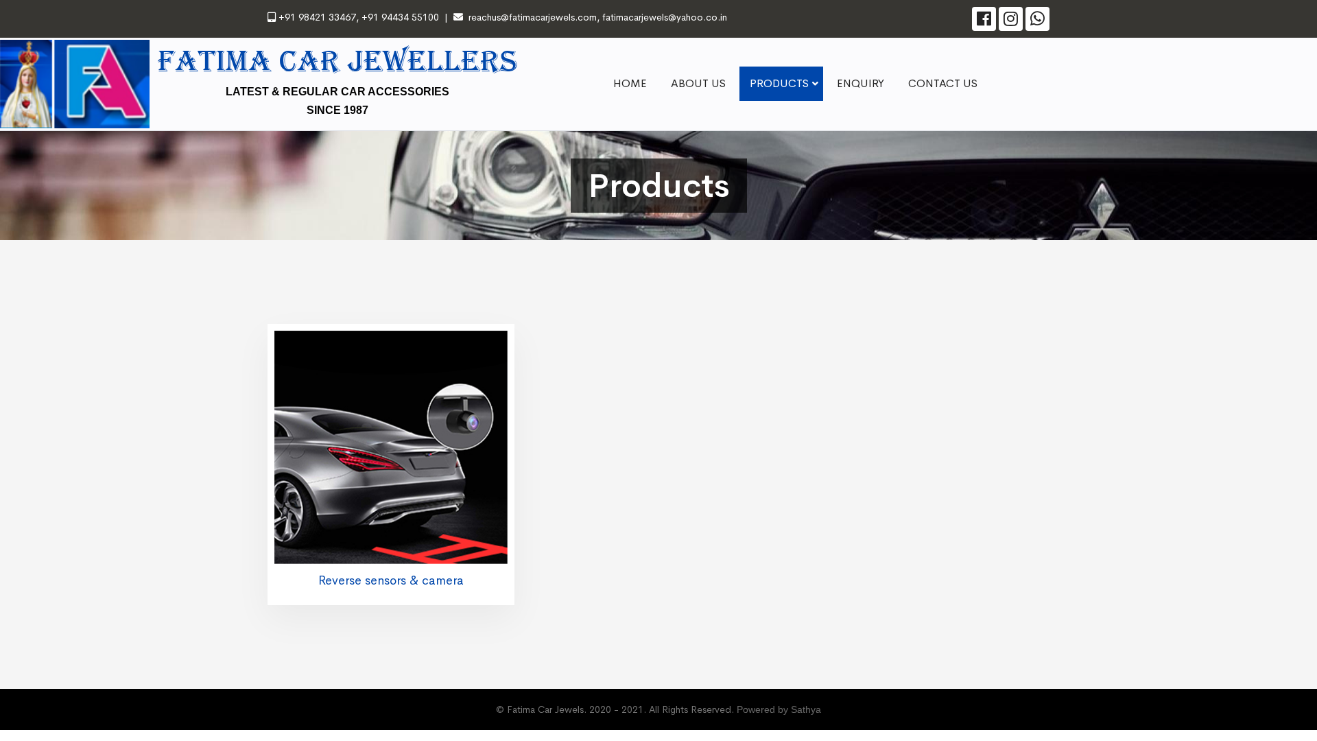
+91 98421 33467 (317, 17)
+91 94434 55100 (399, 17)
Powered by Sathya (779, 709)
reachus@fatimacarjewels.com (532, 17)
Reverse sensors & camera (391, 580)
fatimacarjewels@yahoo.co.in (664, 17)
